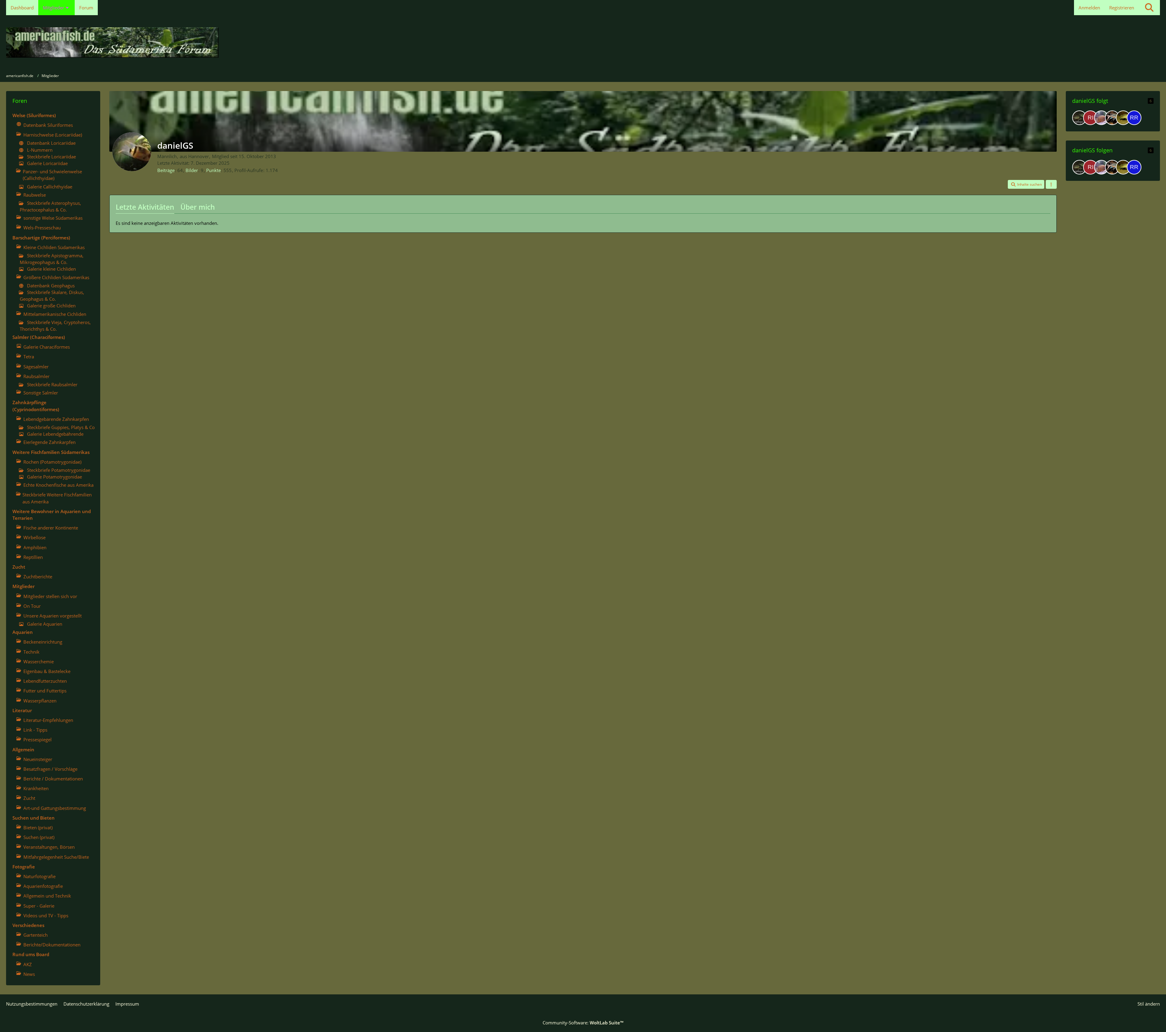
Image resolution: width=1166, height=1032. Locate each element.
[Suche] (1149, 7)
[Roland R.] (1134, 117)
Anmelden (1089, 8)
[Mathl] (1112, 117)
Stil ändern (1148, 1004)
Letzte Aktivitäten (145, 207)
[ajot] (1079, 117)
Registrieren (1121, 8)
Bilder (192, 170)
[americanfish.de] (583, 42)
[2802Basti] (1123, 117)
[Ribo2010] (1090, 117)
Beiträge (166, 170)
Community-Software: (583, 1023)
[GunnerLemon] (1101, 117)
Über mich (197, 207)
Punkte (213, 170)
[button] (1026, 184)
